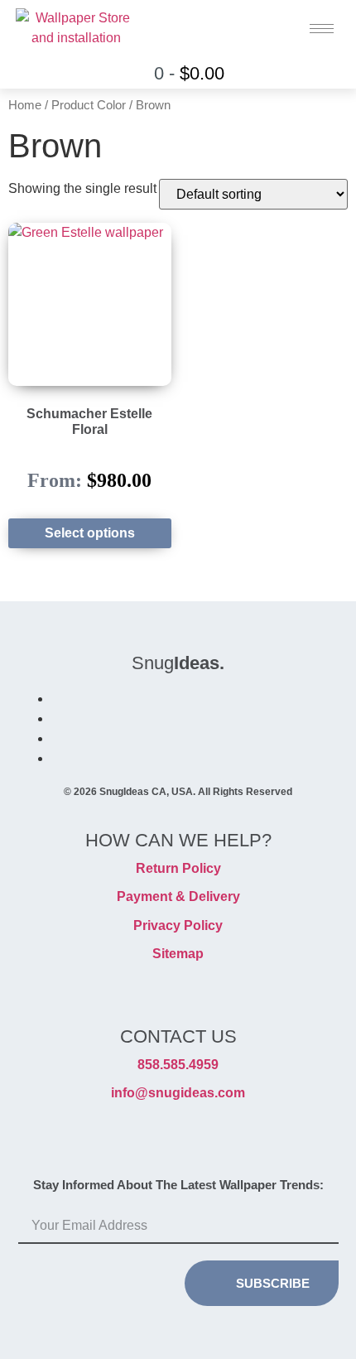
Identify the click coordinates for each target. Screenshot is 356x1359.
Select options (90, 533)
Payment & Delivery (178, 896)
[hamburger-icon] (321, 28)
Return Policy (178, 868)
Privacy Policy (178, 925)
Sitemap (178, 954)
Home (24, 105)
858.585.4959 (178, 1065)
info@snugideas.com (178, 1093)
